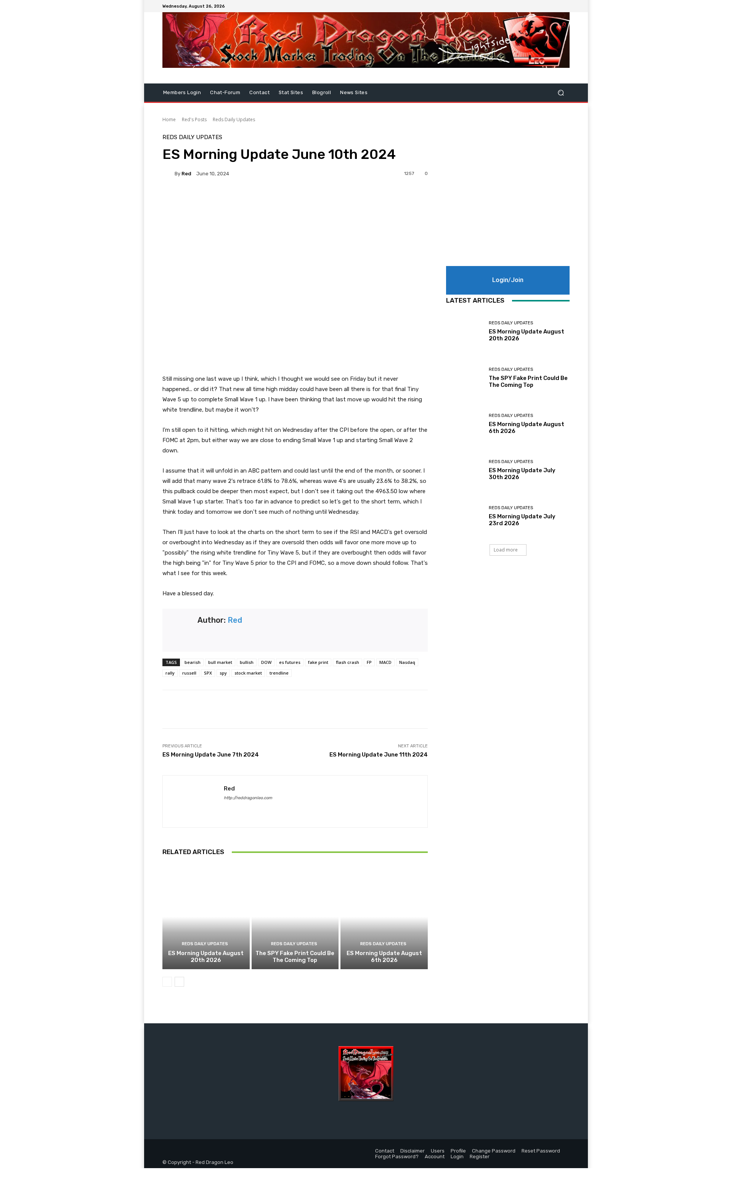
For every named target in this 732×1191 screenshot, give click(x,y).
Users (438, 1151)
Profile (458, 1151)
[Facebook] (546, 6)
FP (369, 662)
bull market (220, 662)
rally (170, 673)
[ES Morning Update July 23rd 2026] (464, 516)
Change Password (493, 1151)
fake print (318, 662)
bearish (193, 662)
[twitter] (240, 809)
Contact (259, 92)
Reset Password (541, 1151)
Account (435, 1156)
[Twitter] (555, 6)
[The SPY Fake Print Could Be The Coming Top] (295, 916)
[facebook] (227, 809)
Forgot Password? (397, 1156)
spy (223, 673)
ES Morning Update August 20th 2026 (206, 956)
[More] (368, 199)
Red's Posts (194, 119)
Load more (506, 550)
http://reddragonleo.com (248, 798)
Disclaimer (412, 1151)
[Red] (168, 173)
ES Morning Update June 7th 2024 (210, 754)
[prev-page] (167, 982)
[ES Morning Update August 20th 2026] (206, 916)
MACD (385, 662)
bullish (247, 662)
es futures (289, 662)
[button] (561, 93)
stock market (248, 673)
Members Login (182, 92)
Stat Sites (291, 92)
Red (186, 173)
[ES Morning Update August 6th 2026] (384, 916)
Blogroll (321, 92)
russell (189, 673)
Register (480, 1156)
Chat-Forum (225, 92)
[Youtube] (565, 6)
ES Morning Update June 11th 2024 (378, 754)
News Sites (354, 92)
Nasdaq (407, 662)
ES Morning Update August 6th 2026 (384, 956)
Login (457, 1156)
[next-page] (179, 982)
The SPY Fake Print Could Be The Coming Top (294, 956)
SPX (208, 673)
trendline (279, 673)
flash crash (347, 662)
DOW (266, 662)
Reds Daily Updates (234, 119)
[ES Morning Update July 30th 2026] (464, 470)
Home (169, 119)
